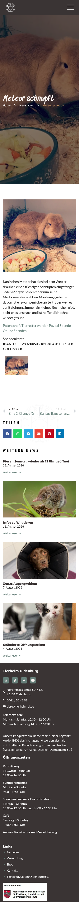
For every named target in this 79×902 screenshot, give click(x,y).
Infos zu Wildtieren (18, 522)
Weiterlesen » (12, 472)
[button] (7, 433)
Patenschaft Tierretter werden (25, 325)
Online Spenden (15, 331)
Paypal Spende (60, 325)
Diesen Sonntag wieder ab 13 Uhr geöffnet (36, 461)
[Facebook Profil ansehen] (24, 680)
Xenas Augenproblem (20, 583)
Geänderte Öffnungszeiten (24, 645)
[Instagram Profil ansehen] (6, 680)
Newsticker (26, 105)
